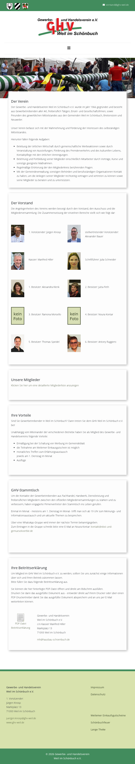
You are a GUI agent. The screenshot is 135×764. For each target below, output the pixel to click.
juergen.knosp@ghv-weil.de (21, 718)
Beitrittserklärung (20, 627)
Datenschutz (98, 694)
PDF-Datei (20, 623)
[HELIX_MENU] (68, 47)
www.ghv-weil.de (15, 722)
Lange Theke (98, 729)
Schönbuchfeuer (100, 722)
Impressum (97, 687)
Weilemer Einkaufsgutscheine (108, 715)
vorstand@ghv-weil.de (117, 4)
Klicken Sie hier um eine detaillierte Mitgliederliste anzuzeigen (45, 385)
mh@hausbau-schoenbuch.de (53, 639)
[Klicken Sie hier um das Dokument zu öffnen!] (20, 617)
